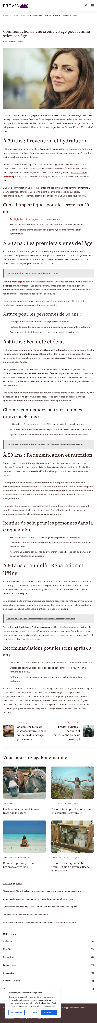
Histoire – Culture (11, 980)
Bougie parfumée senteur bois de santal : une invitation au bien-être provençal (38, 899)
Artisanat (57, 858)
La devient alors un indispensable (28, 282)
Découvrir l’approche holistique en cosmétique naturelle (71, 811)
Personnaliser (16, 1012)
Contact (21, 1018)
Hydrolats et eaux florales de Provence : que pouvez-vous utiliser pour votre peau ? (40, 923)
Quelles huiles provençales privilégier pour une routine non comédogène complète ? (40, 907)
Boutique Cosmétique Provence (37, 1018)
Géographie (8, 972)
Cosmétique (9, 804)
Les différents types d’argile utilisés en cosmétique (25, 915)
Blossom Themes (79, 1008)
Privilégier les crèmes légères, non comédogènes (35, 219)
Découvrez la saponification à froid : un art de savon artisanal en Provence (71, 866)
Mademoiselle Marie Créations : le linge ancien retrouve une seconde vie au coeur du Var (42, 891)
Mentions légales (10, 1018)
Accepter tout (49, 1012)
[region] (33, 1003)
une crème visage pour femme (77, 123)
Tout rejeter (32, 1012)
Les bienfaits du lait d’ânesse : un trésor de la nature (23, 811)
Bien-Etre (56, 804)
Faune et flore (9, 964)
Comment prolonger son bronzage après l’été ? (18, 865)
